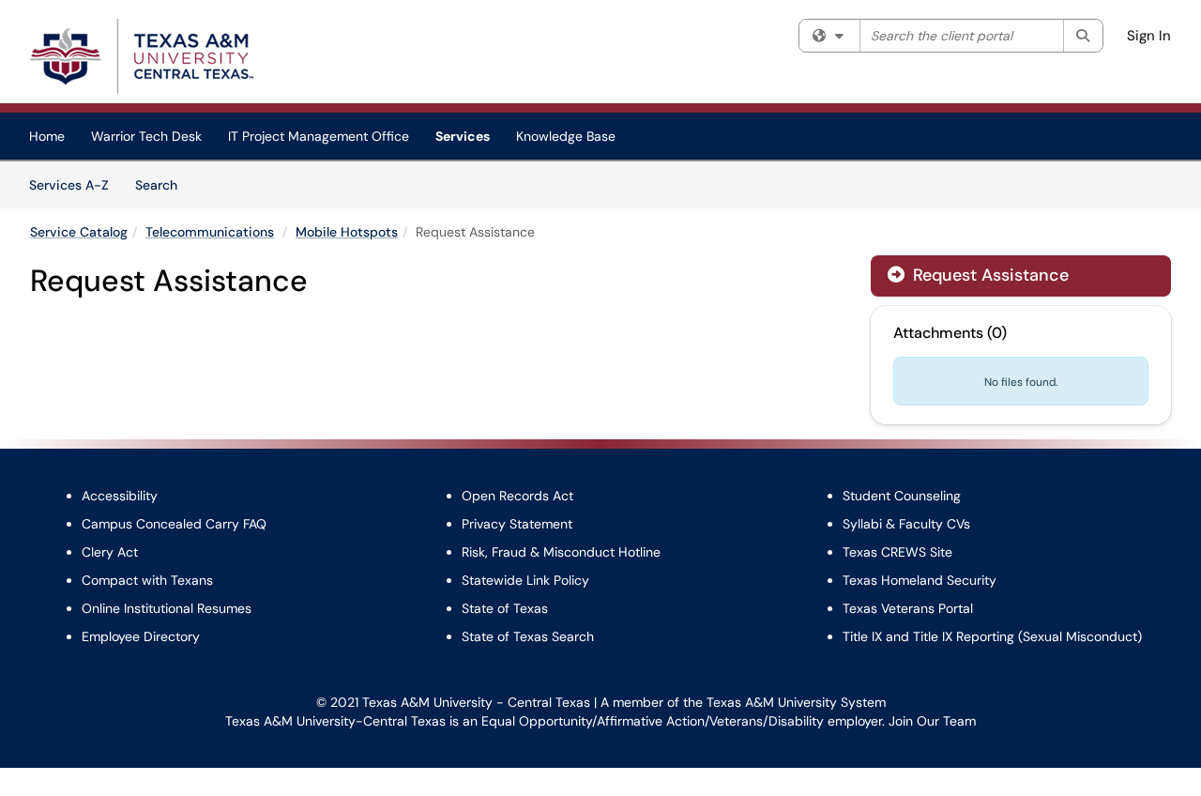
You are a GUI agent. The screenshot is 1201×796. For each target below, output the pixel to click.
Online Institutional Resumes (166, 608)
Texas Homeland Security (919, 580)
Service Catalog (79, 231)
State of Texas (505, 608)
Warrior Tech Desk (146, 136)
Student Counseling (902, 495)
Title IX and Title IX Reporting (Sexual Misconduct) (992, 636)
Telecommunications (209, 231)
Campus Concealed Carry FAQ (174, 523)
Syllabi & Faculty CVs (906, 523)
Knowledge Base (566, 136)
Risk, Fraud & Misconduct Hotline (561, 551)
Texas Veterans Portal (908, 608)
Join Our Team (932, 720)
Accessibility (120, 495)
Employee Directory (141, 636)
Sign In (1149, 35)
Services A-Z (69, 184)
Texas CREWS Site (897, 551)
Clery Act (110, 551)
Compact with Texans (147, 580)
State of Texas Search (528, 636)
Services (462, 136)
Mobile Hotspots (347, 231)
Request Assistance (978, 275)
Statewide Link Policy (525, 580)
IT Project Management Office (318, 136)
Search (162, 184)
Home (47, 136)
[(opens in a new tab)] (141, 56)
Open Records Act (517, 495)
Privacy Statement (517, 523)
